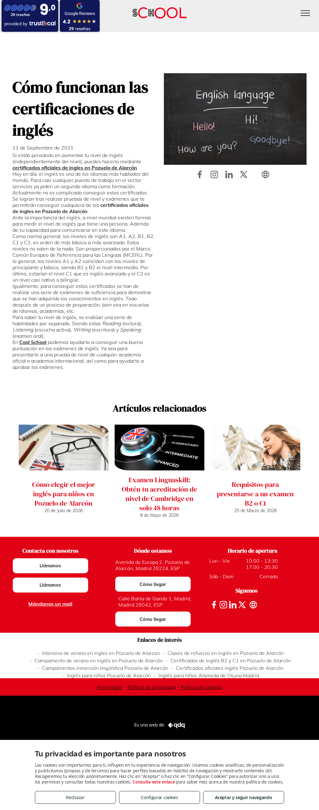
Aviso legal (109, 687)
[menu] (305, 13)
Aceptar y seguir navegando (243, 797)
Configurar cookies (159, 797)
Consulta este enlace (153, 782)
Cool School (32, 342)
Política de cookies (201, 687)
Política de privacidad (151, 687)
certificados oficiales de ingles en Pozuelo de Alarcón (74, 167)
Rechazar (75, 797)
